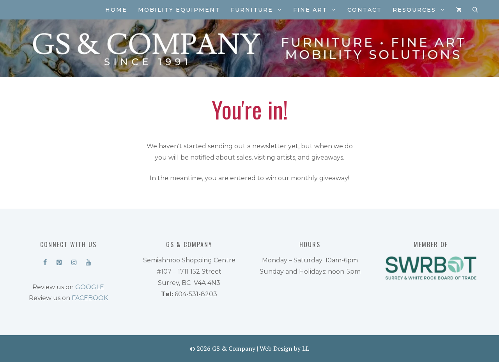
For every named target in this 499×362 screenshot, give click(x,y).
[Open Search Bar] (475, 9)
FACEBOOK (90, 298)
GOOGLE (89, 287)
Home (116, 9)
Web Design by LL (284, 348)
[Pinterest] (59, 261)
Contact (364, 9)
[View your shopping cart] (459, 9)
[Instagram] (74, 261)
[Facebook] (45, 261)
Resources (414, 9)
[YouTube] (88, 261)
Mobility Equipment (179, 9)
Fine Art (310, 9)
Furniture (252, 9)
